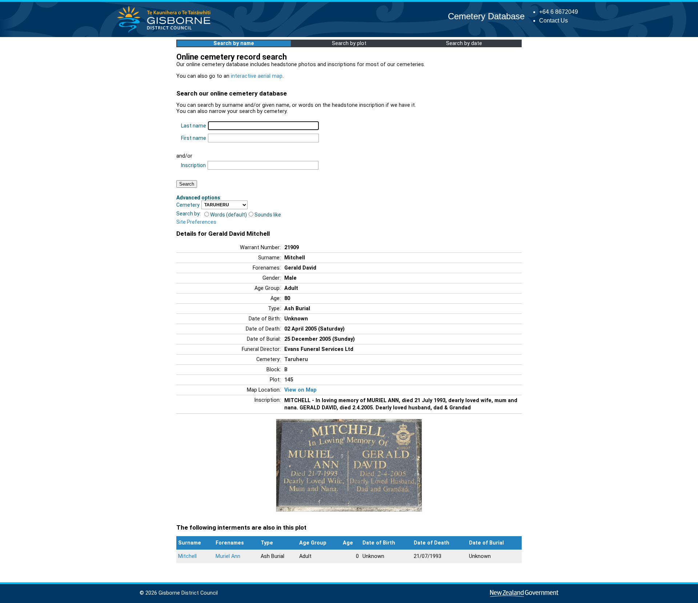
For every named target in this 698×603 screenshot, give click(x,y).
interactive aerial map (256, 76)
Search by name (233, 43)
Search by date (464, 43)
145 (288, 380)
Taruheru (296, 359)
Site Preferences (196, 222)
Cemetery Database (486, 16)
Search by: (188, 213)
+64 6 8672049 (558, 12)
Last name (193, 126)
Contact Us (553, 20)
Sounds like (267, 215)
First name (193, 138)
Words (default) (228, 215)
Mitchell (187, 556)
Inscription (193, 165)
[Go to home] (166, 32)
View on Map (300, 390)
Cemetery (188, 205)
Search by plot (349, 43)
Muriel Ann (228, 556)
